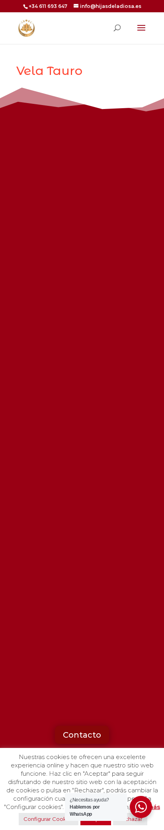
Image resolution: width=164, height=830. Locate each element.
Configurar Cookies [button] (48, 819)
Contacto (82, 735)
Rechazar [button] (130, 819)
